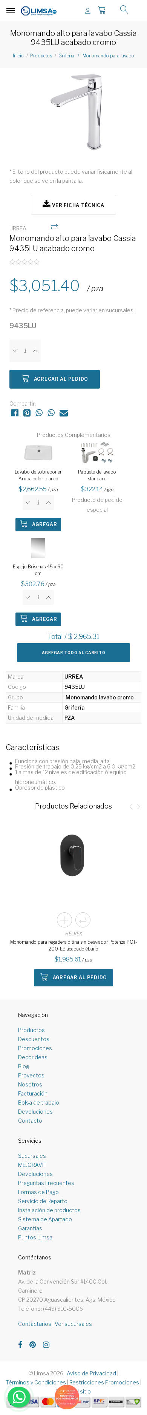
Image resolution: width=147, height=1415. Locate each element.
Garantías (30, 1228)
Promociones (35, 1048)
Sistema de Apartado (45, 1219)
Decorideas (32, 1057)
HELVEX (73, 934)
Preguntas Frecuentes (46, 1183)
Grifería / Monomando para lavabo (96, 56)
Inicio (18, 56)
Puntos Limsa (35, 1237)
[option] (73, 113)
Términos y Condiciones (36, 1382)
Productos (41, 56)
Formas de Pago (38, 1192)
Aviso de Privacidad (91, 1373)
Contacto (30, 1120)
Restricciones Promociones (104, 1382)
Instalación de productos (49, 1210)
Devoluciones (35, 1111)
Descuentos (33, 1039)
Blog (23, 1066)
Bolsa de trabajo (38, 1102)
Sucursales (32, 1156)
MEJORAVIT (32, 1165)
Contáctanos (34, 1324)
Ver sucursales (73, 1324)
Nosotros (30, 1084)
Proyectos (31, 1075)
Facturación (32, 1093)
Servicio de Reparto (42, 1201)
